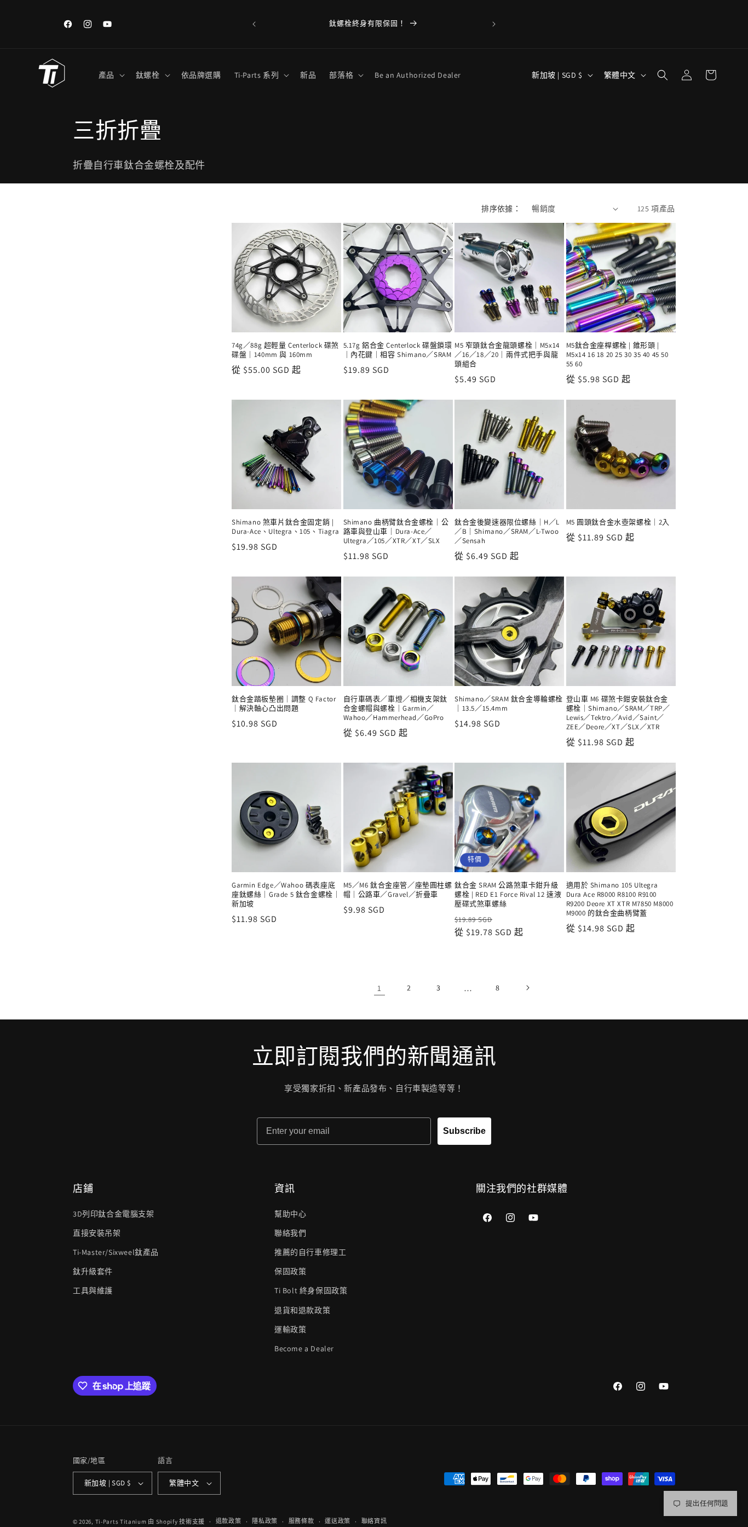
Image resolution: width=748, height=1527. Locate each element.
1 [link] (379, 988)
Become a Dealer (304, 1348)
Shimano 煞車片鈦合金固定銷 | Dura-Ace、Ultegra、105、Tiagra (285, 527)
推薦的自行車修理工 (310, 1252)
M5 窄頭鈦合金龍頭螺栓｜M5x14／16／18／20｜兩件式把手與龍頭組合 (507, 354)
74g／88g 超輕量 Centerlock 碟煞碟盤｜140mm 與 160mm (285, 350)
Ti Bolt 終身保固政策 (310, 1290)
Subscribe (464, 1131)
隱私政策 (265, 1521)
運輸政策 (290, 1329)
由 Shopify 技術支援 (176, 1521)
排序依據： (501, 209)
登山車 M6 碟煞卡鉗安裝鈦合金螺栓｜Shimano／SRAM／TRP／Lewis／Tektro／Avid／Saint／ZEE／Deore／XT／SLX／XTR (618, 713)
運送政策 (337, 1521)
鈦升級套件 (93, 1271)
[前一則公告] (254, 24)
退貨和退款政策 (302, 1310)
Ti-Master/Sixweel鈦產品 (116, 1252)
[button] (110, 75)
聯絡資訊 (374, 1521)
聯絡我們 (290, 1233)
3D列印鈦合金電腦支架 (113, 1214)
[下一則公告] (494, 24)
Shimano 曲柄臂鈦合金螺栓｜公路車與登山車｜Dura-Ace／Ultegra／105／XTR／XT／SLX (396, 531)
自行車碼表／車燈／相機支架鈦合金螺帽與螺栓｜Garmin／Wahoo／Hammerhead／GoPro (395, 708)
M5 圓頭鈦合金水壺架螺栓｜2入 (618, 522)
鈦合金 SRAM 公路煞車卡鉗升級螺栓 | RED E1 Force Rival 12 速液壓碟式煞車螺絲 (507, 894)
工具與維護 (93, 1290)
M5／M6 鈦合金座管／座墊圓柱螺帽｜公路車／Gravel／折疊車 (397, 890)
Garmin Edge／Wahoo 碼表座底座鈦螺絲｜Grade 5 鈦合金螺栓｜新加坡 (286, 894)
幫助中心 (290, 1214)
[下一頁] (527, 988)
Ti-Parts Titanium (121, 1521)
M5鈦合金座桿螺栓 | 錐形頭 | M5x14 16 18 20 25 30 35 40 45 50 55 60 (617, 354)
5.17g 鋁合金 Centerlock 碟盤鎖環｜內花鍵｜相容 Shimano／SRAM (397, 350)
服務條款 (301, 1521)
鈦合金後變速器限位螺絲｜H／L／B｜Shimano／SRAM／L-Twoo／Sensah (507, 531)
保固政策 (290, 1271)
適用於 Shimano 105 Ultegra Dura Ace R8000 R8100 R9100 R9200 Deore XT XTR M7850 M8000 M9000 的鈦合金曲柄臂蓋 (620, 899)
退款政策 (228, 1521)
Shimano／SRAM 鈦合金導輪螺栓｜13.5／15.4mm (508, 704)
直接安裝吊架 (97, 1233)
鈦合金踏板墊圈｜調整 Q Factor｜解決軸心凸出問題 (284, 704)
